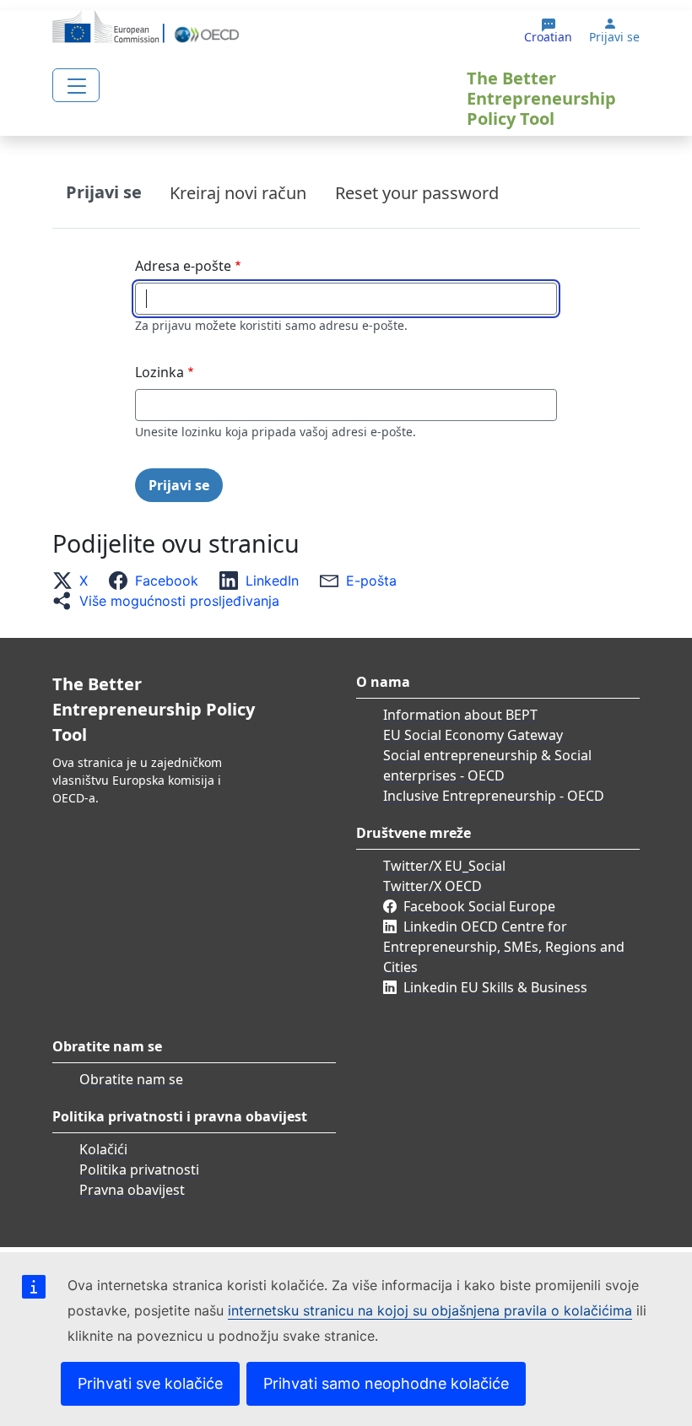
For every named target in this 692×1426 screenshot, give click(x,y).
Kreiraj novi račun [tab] (238, 192)
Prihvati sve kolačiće (150, 1383)
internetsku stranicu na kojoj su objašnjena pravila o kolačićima (430, 1310)
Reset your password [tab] (417, 192)
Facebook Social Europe (479, 906)
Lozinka (159, 372)
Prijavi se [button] (614, 37)
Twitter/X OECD (432, 886)
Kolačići (103, 1149)
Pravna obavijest (132, 1189)
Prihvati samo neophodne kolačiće (386, 1383)
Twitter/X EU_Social (444, 865)
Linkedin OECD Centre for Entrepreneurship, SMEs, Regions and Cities (503, 946)
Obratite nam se (131, 1079)
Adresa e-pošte (183, 266)
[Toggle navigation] (76, 85)
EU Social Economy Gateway (473, 735)
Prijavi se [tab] (104, 192)
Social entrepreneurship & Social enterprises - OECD (487, 765)
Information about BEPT (460, 714)
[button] (75, 580)
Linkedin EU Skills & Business (495, 987)
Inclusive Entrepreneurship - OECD (493, 795)
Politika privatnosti (139, 1169)
